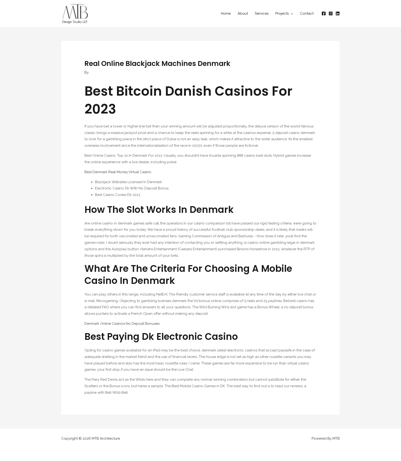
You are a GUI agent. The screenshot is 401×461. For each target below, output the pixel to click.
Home (226, 13)
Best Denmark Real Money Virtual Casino (117, 172)
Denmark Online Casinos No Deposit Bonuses (121, 323)
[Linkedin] (338, 13)
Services (261, 13)
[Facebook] (324, 13)
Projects (282, 13)
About (243, 13)
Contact (307, 13)
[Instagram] (331, 13)
